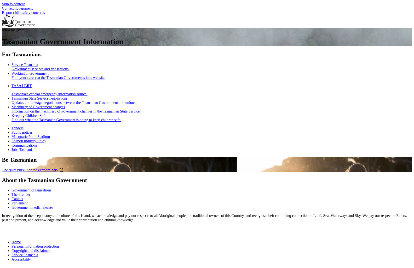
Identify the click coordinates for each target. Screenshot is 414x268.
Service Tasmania (25, 255)
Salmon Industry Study (29, 141)
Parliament (20, 203)
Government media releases (32, 207)
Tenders (17, 128)
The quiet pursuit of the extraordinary (30, 170)
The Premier (21, 194)
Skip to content (13, 4)
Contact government (17, 8)
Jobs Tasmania (23, 150)
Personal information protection (35, 246)
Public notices (22, 132)
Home (16, 242)
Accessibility (21, 259)
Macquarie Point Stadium (31, 137)
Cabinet (17, 199)
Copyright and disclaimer (31, 251)
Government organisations (31, 190)
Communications (24, 145)
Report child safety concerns (23, 13)
